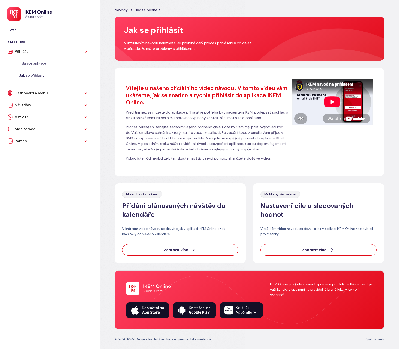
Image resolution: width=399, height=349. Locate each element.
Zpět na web (374, 339)
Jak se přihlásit (31, 75)
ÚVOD (12, 30)
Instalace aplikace (32, 63)
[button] (49, 51)
